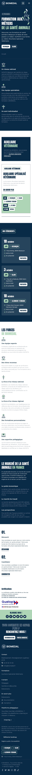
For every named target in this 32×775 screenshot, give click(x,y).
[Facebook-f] (10, 616)
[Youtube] (14, 616)
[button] (6, 14)
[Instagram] (7, 616)
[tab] (6, 748)
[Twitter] (24, 616)
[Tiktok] (17, 616)
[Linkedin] (21, 616)
